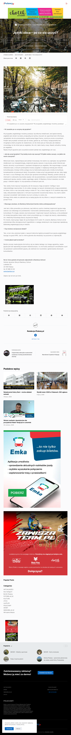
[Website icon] (35, 335)
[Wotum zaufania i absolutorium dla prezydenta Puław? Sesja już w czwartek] (19, 409)
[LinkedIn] (30, 58)
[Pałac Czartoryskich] (6, 659)
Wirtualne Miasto (9, 612)
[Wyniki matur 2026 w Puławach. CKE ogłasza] (52, 380)
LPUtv (6, 601)
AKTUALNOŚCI (8, 589)
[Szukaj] (63, 3)
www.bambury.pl (9, 271)
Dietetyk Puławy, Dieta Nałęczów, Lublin (14, 712)
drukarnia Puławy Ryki (19, 711)
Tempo (20, 119)
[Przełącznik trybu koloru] (59, 3)
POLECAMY (7, 605)
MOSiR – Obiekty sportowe (18, 652)
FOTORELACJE (8, 596)
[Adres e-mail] (62, 315)
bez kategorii (52, 24)
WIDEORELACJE (9, 610)
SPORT (6, 608)
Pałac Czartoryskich (16, 659)
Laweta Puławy (29, 711)
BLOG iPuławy (8, 594)
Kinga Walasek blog (21, 704)
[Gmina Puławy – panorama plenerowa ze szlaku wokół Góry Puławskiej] (39, 659)
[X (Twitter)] (20, 58)
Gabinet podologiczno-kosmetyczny (17, 705)
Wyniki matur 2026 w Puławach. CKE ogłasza (52, 392)
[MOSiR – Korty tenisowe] (39, 652)
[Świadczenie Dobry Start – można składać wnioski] (19, 380)
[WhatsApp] (51, 315)
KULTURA (7, 599)
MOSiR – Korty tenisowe (51, 652)
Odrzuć (18, 728)
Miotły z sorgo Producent (10, 704)
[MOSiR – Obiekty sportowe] (6, 652)
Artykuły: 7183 (35, 339)
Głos (29, 120)
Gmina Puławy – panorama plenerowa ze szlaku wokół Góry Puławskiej (55, 659)
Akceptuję (9, 728)
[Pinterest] (25, 58)
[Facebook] (16, 58)
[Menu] (66, 3)
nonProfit (7, 603)
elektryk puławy (22, 705)
